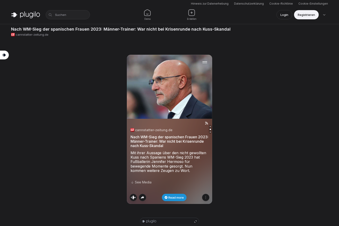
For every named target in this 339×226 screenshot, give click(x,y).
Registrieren (306, 15)
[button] (169, 129)
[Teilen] (142, 197)
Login (284, 15)
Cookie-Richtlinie (281, 3)
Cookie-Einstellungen (313, 3)
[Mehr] (205, 197)
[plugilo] (25, 14)
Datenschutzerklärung (249, 3)
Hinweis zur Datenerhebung (210, 3)
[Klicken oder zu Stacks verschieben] (133, 197)
